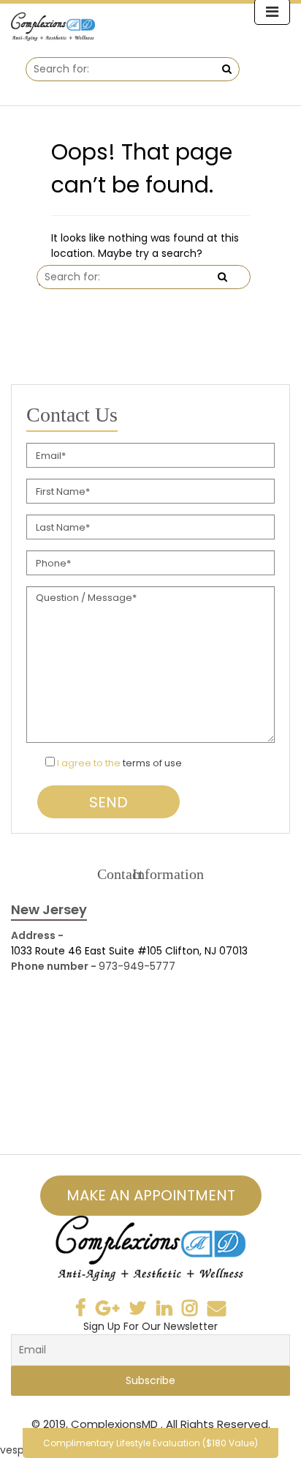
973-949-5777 (137, 966)
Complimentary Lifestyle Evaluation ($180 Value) (150, 1443)
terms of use (152, 763)
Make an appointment (150, 1195)
